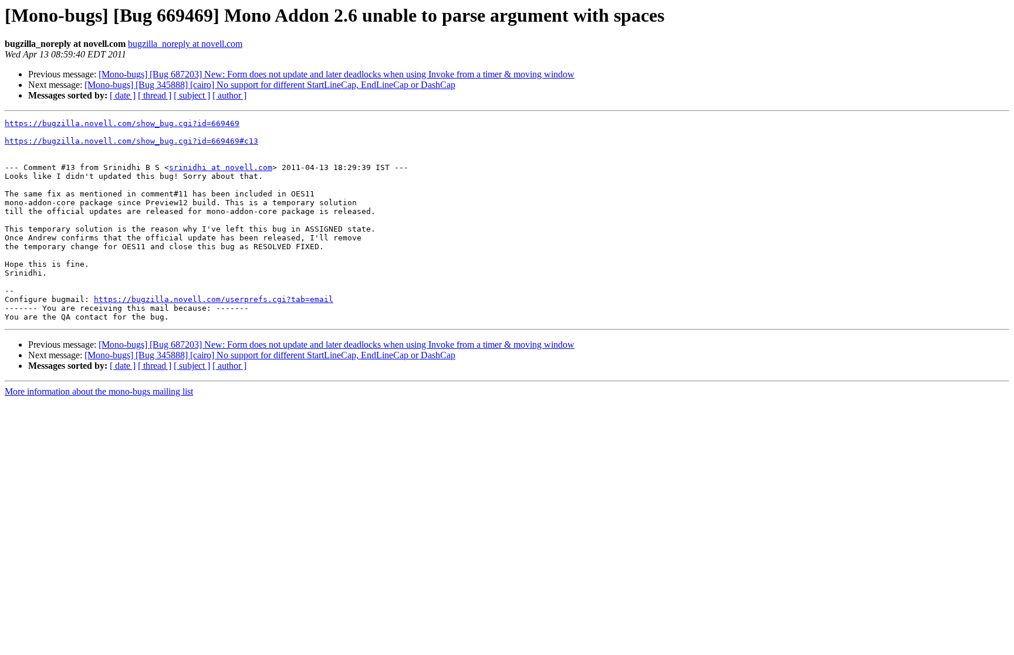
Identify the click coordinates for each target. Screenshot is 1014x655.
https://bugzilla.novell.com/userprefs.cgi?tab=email (213, 299)
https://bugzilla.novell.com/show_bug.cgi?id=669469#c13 (131, 141)
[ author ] (229, 95)
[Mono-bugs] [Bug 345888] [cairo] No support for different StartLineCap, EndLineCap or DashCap (269, 85)
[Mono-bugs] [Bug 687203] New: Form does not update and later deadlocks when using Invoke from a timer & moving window (336, 74)
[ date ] (123, 95)
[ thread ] (154, 95)
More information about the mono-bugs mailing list (99, 391)
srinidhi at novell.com (220, 167)
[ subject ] (192, 95)
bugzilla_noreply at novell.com (185, 44)
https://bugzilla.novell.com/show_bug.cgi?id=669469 (122, 123)
